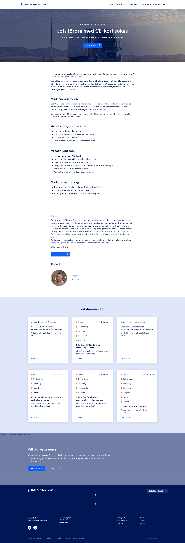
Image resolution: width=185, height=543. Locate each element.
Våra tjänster (114, 4)
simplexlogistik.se (155, 491)
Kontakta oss (35, 468)
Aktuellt (142, 520)
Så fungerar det (131, 4)
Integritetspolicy (54, 538)
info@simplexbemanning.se (37, 520)
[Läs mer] (48, 340)
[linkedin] (29, 528)
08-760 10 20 (32, 518)
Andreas (75, 276)
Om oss (142, 518)
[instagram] (35, 528)
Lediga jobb (146, 4)
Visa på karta (63, 522)
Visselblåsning (122, 526)
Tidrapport (143, 526)
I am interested (91, 45)
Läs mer (54, 468)
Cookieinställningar (77, 538)
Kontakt (156, 4)
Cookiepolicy (65, 538)
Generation (153, 538)
